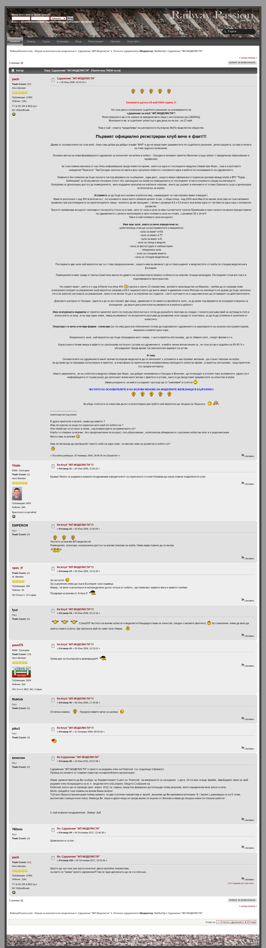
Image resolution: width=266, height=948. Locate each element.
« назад (243, 57)
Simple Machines (147, 939)
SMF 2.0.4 (119, 939)
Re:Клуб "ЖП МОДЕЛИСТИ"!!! (75, 464)
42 (29, 84)
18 (29, 654)
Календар (62, 41)
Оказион (115, 41)
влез (22, 14)
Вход (78, 41)
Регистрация (95, 41)
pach (15, 79)
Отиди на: (211, 922)
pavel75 (17, 645)
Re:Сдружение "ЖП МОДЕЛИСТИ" (78, 757)
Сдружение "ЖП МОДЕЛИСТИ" (76, 78)
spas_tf (17, 568)
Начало (15, 41)
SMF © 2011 (132, 939)
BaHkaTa (159, 51)
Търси (46, 41)
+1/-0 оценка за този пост (240, 883)
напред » (252, 57)
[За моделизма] (13, 115)
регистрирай (41, 14)
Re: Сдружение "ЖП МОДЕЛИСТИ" (78, 828)
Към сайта (133, 41)
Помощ (31, 41)
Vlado (16, 465)
